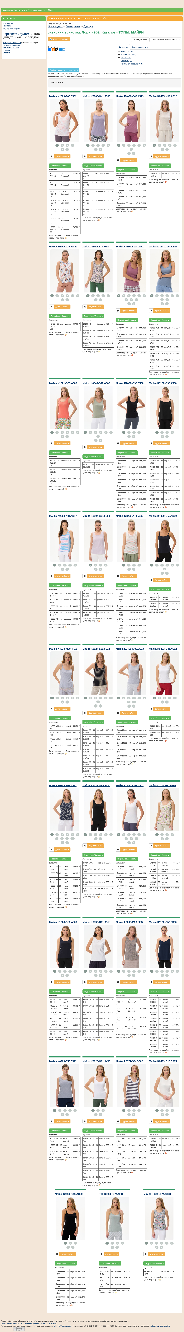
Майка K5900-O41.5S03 (96, 96)
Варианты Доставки (11, 45)
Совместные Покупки (11, 10)
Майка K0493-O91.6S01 (130, 785)
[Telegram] (63, 49)
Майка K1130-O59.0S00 (163, 922)
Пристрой (7, 25)
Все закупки (55, 26)
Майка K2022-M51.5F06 (163, 246)
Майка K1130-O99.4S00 (163, 383)
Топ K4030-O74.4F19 (111, 1194)
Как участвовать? (12, 42)
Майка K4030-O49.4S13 (130, 96)
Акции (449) (126, 57)
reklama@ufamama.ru (62, 1326)
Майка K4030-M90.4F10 (63, 648)
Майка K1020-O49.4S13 (130, 246)
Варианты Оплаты (11, 47)
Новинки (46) (126, 60)
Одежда (88, 26)
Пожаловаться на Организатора (166, 39)
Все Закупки (8, 23)
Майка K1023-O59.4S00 (63, 922)
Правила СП (8, 50)
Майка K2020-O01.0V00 (96, 1061)
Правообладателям (49, 1323)
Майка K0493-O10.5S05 (163, 1061)
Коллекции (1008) (128, 54)
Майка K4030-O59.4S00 (163, 516)
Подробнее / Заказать (60, 165)
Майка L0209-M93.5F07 (129, 922)
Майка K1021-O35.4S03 (63, 383)
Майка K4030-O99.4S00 (69, 1194)
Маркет (51, 10)
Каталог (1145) (127, 51)
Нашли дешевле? (140, 39)
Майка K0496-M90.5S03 (130, 648)
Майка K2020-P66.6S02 (63, 96)
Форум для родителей (37, 10)
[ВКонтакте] (49, 49)
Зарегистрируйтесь (17, 33)
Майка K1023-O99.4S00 (96, 785)
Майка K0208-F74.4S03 (157, 1194)
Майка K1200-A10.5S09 (129, 516)
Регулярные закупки (11, 28)
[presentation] (123, 47)
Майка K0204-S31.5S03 (96, 516)
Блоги (24, 10)
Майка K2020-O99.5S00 (130, 383)
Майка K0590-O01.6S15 (96, 922)
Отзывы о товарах (60, 39)
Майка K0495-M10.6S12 (163, 96)
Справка (6, 52)
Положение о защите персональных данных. (20, 1323)
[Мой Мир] (60, 49)
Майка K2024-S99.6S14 (96, 648)
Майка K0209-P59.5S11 (62, 785)
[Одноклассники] (53, 49)
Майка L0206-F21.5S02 (162, 785)
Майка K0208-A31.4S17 (63, 516)
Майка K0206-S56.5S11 (62, 1061)
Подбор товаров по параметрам (64, 70)
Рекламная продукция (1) (132, 63)
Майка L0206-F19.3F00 (95, 246)
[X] (56, 49)
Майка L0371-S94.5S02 (129, 1061)
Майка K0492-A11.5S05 (63, 246)
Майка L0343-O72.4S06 (96, 383)
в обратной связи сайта (160, 1326)
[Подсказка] (66, 238)
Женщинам (73, 26)
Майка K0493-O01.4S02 (163, 648)
